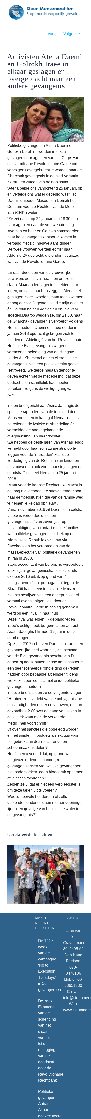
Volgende (71, 34)
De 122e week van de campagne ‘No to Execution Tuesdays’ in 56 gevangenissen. (45, 965)
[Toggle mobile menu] (82, 22)
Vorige (53, 34)
